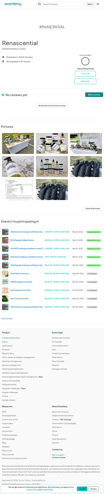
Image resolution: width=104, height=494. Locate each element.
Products (6, 349)
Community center (10, 419)
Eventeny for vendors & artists (14, 458)
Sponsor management (11, 365)
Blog (4, 443)
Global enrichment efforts (63, 415)
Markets (55, 365)
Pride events (57, 357)
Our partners (7, 431)
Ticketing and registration (12, 369)
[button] (60, 4)
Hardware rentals (9, 384)
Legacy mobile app (10, 392)
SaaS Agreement (59, 439)
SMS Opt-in (57, 427)
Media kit (6, 446)
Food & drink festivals (61, 338)
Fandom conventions (61, 353)
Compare (6, 427)
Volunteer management (12, 361)
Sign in (90, 4)
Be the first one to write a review (52, 105)
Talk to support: (59, 456)
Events (5, 342)
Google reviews (8, 400)
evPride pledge (8, 439)
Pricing (5, 396)
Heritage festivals (59, 369)
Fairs (54, 349)
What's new (7, 450)
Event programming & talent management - (22, 377)
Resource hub (8, 454)
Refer (4, 412)
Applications (7, 345)
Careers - (61, 419)
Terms (54, 431)
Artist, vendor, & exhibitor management (18, 357)
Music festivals (58, 361)
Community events (60, 345)
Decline (93, 489)
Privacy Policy (32, 489)
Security (55, 443)
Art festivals (57, 342)
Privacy (55, 435)
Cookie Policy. (48, 489)
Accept (82, 489)
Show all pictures (93, 208)
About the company (60, 412)
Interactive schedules (11, 381)
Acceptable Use (38, 480)
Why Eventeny (8, 353)
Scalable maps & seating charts (15, 373)
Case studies (7, 423)
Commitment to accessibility (64, 423)
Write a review (94, 95)
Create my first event (11, 338)
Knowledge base (9, 415)
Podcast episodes (9, 435)
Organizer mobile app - (13, 388)
